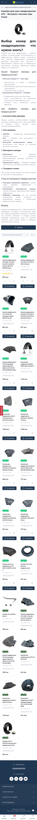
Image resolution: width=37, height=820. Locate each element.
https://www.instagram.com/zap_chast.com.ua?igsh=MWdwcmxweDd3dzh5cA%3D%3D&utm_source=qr (16, 779)
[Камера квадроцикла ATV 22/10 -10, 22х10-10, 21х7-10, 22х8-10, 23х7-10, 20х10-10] (28, 601)
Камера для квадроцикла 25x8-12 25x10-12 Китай (9, 700)
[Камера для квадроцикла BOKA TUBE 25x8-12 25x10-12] (28, 349)
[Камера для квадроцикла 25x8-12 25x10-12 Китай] (9, 685)
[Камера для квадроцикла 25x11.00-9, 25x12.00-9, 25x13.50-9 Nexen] (9, 451)
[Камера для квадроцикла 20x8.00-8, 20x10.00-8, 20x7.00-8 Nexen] (9, 501)
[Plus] (14, 281)
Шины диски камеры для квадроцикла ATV (18, 7)
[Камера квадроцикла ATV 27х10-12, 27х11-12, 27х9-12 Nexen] (28, 247)
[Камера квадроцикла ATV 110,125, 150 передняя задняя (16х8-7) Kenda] (9, 299)
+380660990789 (18, 768)
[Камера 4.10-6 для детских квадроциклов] (28, 551)
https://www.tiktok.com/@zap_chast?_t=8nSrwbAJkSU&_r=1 (21, 779)
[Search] (6, 2)
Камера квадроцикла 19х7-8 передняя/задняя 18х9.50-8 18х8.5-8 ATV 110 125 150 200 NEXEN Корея (9, 366)
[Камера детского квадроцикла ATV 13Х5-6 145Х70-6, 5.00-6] (9, 551)
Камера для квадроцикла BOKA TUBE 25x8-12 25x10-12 (27, 364)
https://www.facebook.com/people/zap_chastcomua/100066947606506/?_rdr (11, 779)
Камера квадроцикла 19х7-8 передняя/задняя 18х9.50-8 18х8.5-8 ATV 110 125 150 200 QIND (9, 659)
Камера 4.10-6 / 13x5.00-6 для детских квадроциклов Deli (9, 743)
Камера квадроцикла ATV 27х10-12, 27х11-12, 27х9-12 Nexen (27, 262)
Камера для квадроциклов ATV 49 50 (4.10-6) (28, 657)
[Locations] (31, 2)
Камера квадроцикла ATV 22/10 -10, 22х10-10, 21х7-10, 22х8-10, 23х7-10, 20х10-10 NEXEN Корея (9, 264)
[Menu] (3, 2)
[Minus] (5, 281)
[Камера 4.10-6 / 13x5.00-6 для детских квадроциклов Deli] (9, 728)
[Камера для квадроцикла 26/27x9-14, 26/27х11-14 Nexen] (28, 401)
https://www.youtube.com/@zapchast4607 (26, 779)
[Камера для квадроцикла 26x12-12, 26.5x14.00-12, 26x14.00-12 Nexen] (9, 401)
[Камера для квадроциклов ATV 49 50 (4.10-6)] (28, 642)
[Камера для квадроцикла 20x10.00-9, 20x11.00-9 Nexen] (28, 501)
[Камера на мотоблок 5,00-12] (9, 601)
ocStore (22, 809)
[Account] (35, 2)
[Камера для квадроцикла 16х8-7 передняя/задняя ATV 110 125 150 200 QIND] (28, 685)
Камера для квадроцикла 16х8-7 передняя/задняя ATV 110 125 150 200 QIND (27, 702)
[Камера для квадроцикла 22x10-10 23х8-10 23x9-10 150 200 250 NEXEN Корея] (28, 451)
